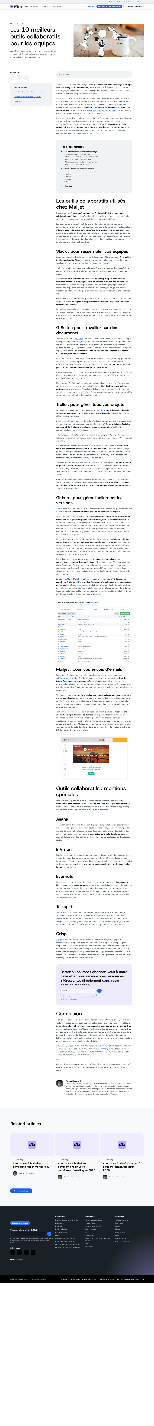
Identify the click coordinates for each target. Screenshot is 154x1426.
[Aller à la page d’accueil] (16, 6)
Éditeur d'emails (61, 1232)
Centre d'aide (90, 1223)
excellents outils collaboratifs (102, 110)
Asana (66, 171)
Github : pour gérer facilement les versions (81, 162)
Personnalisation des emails (64, 1241)
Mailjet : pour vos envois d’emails (77, 164)
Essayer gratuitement (122, 1241)
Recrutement (119, 1223)
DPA (142, 1279)
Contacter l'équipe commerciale (109, 6)
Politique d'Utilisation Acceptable (127, 1279)
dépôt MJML (64, 579)
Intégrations (59, 1223)
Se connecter (89, 6)
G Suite (79, 338)
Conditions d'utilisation (106, 1279)
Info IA (117, 1226)
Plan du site (89, 1246)
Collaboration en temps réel (65, 1238)
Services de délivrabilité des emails (67, 1244)
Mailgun (118, 1229)
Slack (107, 257)
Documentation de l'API (93, 1226)
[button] (111, 1)
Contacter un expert (20, 1223)
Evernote (67, 176)
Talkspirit (67, 179)
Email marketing (61, 1229)
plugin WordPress (89, 551)
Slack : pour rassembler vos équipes (78, 154)
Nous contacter (120, 1238)
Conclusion (17, 101)
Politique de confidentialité (70, 1279)
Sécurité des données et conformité (67, 1247)
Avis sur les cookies (89, 1279)
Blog (87, 1243)
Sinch (117, 1235)
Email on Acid (120, 1232)
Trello (103, 410)
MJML (57, 1235)
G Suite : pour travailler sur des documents (81, 157)
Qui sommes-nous (121, 1220)
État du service (90, 1229)
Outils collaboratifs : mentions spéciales (27, 97)
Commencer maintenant (133, 6)
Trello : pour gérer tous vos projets (77, 159)
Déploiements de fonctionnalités (66, 1220)
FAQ (86, 1232)
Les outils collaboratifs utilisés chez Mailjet (28, 92)
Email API (58, 1226)
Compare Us (89, 1235)
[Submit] (99, 991)
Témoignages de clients (93, 1220)
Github (59, 508)
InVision (67, 174)
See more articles (21, 1191)
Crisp (66, 181)
